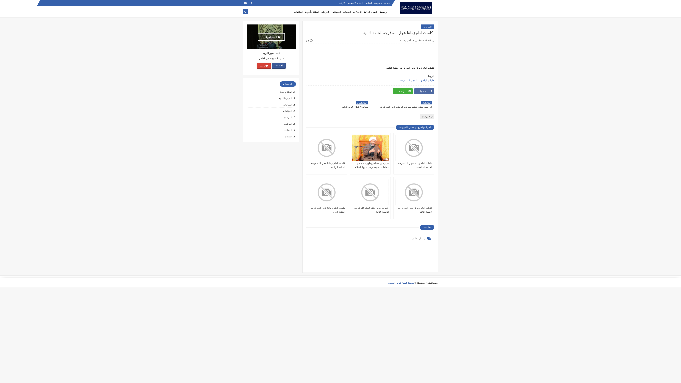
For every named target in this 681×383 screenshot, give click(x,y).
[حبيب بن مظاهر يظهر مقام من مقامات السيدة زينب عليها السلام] (370, 148)
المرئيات (325, 11)
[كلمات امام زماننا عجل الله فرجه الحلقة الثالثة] (413, 192)
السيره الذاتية (371, 11)
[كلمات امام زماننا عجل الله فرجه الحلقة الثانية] (370, 192)
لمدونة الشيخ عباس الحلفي (401, 282)
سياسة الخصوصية (382, 3)
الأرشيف (341, 3)
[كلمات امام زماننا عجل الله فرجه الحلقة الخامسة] (413, 148)
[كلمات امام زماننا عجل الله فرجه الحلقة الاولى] (326, 192)
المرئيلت (288, 123)
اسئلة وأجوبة (312, 11)
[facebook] (251, 3)
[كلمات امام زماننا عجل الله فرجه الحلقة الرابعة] (326, 148)
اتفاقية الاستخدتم (355, 3)
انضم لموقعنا (270, 37)
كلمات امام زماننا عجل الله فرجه (417, 80)
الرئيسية (384, 11)
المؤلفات (298, 11)
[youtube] (245, 3)
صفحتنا (277, 65)
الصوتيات (336, 11)
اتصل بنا (368, 3)
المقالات (357, 11)
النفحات (347, 11)
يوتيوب (262, 65)
